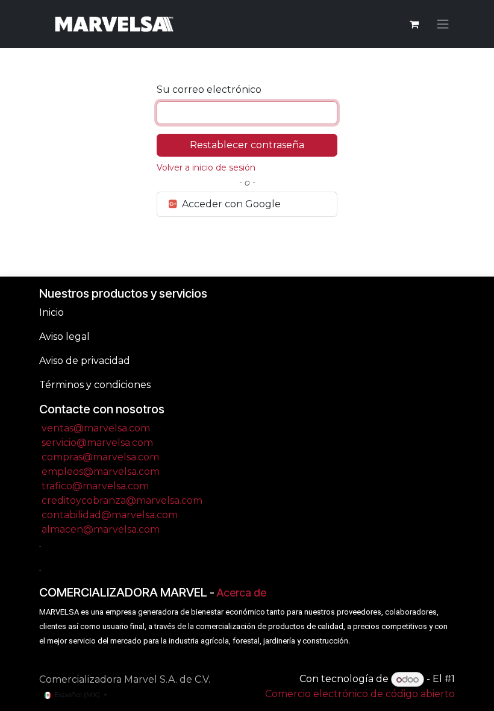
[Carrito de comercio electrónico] (414, 24)
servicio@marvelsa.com (97, 442)
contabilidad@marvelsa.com (110, 515)
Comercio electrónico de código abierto (360, 694)
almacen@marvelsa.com (101, 529)
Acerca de (241, 592)
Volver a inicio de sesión (206, 167)
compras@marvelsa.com (100, 457)
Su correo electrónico (209, 89)
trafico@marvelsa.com (95, 486)
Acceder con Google (230, 204)
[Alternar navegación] (443, 24)
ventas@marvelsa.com (96, 428)
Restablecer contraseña (247, 145)
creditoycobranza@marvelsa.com (122, 500)
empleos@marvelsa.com (101, 471)
